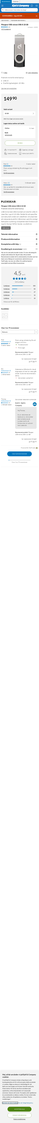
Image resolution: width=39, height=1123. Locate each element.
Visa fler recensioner (19, 454)
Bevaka (20, 143)
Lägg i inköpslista (33, 73)
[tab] (6, 1)
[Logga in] (31, 5)
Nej (33, 361)
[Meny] (2, 5)
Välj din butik (8, 135)
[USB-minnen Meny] (10, 20)
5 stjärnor (7, 285)
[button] (4, 316)
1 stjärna (6, 298)
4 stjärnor (7, 289)
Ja (29, 361)
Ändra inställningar (20, 1119)
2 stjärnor (7, 295)
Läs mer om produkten (9, 88)
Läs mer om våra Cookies (10, 1103)
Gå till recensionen (9, 173)
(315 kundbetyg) (6, 29)
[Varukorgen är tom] (36, 5)
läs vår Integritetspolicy (25, 1103)
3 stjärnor (7, 292)
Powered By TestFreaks (28, 448)
